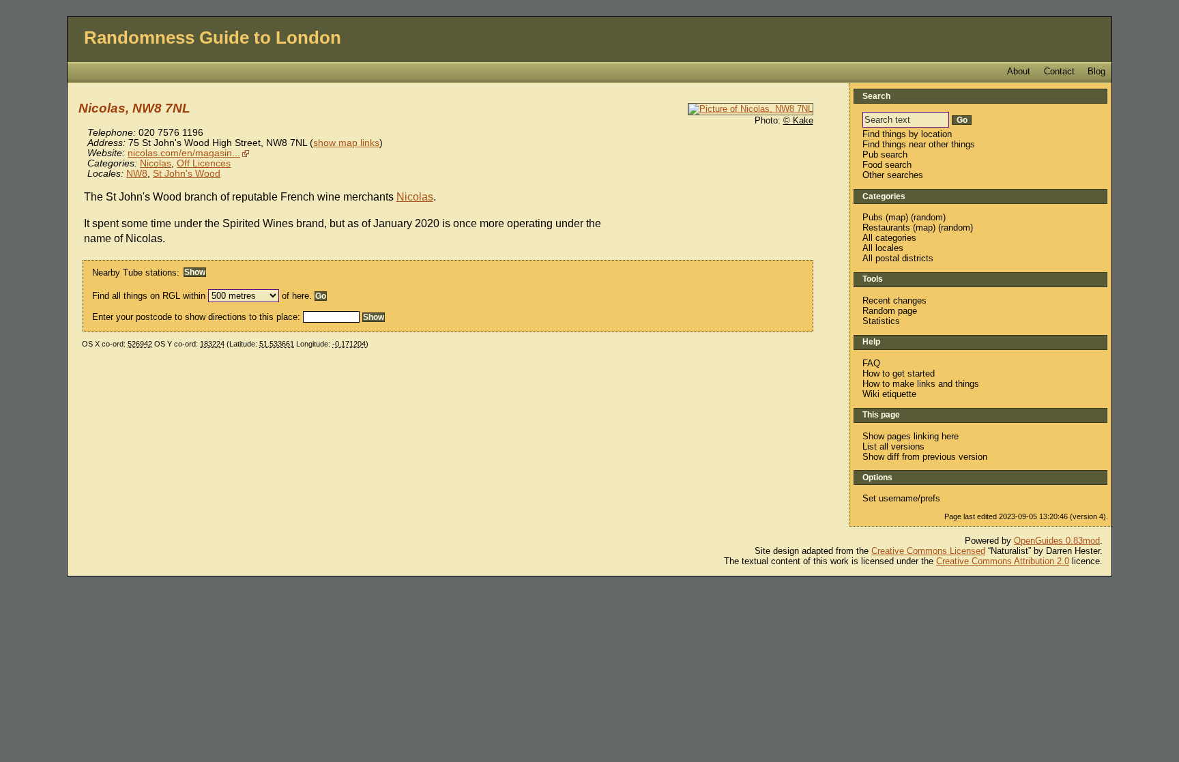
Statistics (881, 321)
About (1018, 71)
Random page (889, 311)
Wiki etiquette (889, 394)
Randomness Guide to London (212, 37)
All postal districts (897, 258)
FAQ (871, 363)
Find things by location (907, 134)
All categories (889, 238)
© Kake (798, 120)
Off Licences (204, 163)
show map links (346, 143)
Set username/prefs (901, 498)
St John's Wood (186, 173)
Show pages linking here (910, 436)
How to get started (898, 373)
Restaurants (886, 227)
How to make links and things (920, 384)
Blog (1096, 71)
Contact (1059, 71)
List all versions (893, 446)
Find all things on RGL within (148, 296)
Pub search (884, 154)
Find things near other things (918, 144)
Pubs (872, 217)
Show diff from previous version (924, 457)
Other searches (892, 175)
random (928, 217)
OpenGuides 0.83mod (1057, 541)
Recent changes (894, 300)
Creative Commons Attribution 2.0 (1002, 561)
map (896, 217)
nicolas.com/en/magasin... (184, 153)
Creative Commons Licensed (928, 551)
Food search (887, 165)
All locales (882, 248)
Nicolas (155, 163)
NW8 (136, 173)
